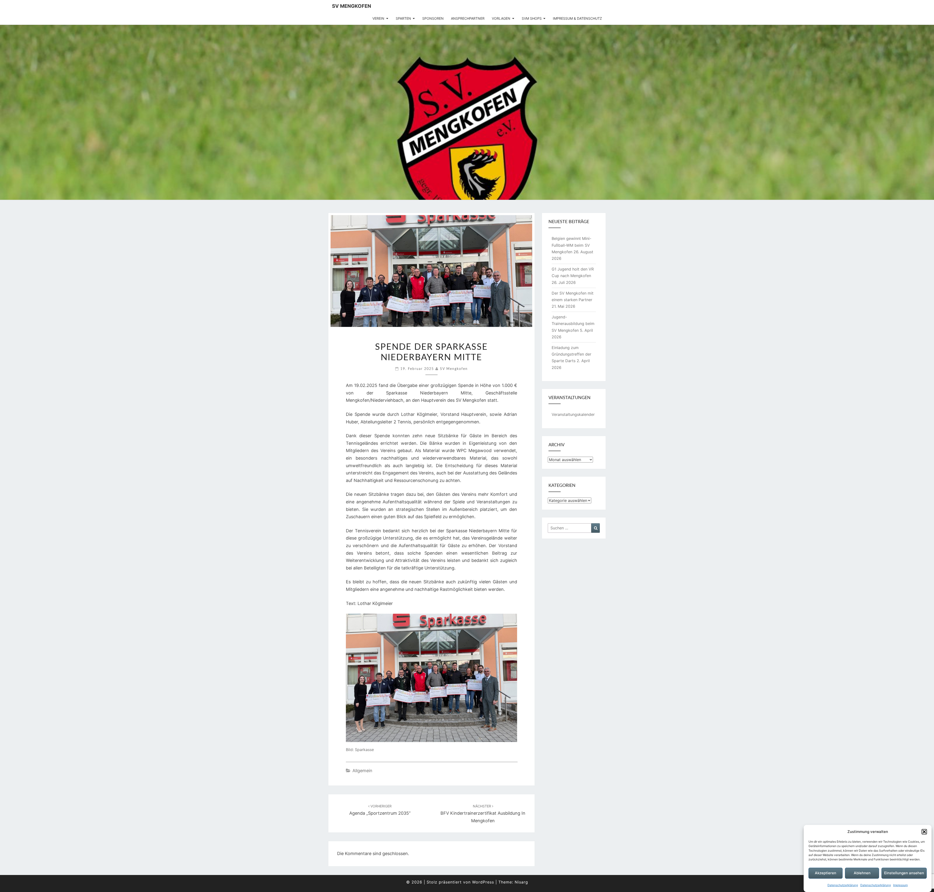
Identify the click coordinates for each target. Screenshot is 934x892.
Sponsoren (433, 18)
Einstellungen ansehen (904, 873)
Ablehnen (862, 873)
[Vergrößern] (510, 624)
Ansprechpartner (468, 18)
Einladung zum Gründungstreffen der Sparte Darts (571, 354)
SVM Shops (532, 18)
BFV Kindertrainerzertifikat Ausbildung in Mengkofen (482, 813)
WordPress (483, 882)
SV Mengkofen (351, 6)
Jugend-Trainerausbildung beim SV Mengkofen (573, 323)
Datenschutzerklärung (842, 885)
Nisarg (521, 882)
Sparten (403, 18)
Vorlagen (501, 18)
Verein (378, 18)
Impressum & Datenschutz (577, 18)
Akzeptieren (825, 873)
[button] (924, 831)
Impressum (900, 885)
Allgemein (362, 770)
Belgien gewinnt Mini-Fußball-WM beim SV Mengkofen (571, 245)
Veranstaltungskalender (573, 414)
